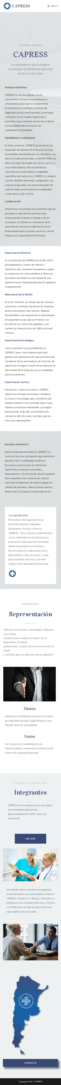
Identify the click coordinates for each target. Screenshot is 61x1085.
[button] (30, 839)
